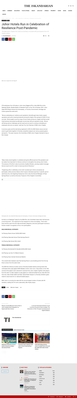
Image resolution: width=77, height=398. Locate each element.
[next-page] (5, 352)
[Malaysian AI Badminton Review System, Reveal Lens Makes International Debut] (9, 338)
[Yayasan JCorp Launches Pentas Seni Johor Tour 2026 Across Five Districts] (21, 371)
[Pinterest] (10, 39)
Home (3, 18)
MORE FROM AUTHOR (19, 330)
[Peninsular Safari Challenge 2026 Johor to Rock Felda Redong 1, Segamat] (25, 338)
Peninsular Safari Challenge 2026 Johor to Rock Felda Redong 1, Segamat (25, 346)
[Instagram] (71, 6)
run (21, 287)
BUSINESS (26, 377)
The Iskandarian (7, 35)
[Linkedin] (65, 396)
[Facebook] (69, 6)
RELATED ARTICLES (7, 330)
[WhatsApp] (13, 39)
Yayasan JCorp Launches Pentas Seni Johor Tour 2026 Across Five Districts (30, 372)
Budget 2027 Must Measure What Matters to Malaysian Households (30, 380)
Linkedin (69, 396)
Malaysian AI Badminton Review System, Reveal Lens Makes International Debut (9, 346)
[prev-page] (3, 352)
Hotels (7, 287)
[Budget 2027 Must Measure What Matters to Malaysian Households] (21, 379)
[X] (73, 6)
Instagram (61, 396)
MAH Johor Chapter (14, 287)
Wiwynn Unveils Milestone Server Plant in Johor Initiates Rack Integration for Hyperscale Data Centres (12, 307)
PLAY (13, 18)
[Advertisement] (26, 94)
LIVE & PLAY (8, 18)
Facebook (52, 396)
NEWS (25, 370)
